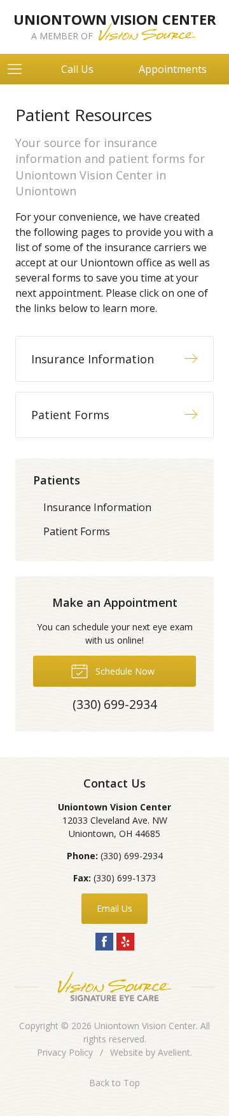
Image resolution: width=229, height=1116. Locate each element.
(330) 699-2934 (132, 856)
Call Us (77, 69)
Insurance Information (97, 507)
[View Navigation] (19, 69)
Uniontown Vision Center (145, 1026)
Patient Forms (76, 531)
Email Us (114, 908)
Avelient (174, 1052)
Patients (56, 480)
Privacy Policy (65, 1052)
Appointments (173, 69)
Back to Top (114, 1083)
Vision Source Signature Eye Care (114, 986)
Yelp (125, 942)
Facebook (104, 942)
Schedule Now (124, 671)
